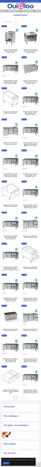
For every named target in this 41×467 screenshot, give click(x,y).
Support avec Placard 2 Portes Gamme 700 (30, 236)
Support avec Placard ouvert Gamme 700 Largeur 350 (11, 51)
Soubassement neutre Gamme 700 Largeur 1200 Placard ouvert (30, 206)
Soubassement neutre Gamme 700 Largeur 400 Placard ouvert (11, 82)
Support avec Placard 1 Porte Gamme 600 (10, 112)
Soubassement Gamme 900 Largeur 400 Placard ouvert (30, 113)
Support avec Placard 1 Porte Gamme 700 (10, 143)
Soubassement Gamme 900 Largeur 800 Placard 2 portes (10, 360)
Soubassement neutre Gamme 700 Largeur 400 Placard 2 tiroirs (30, 360)
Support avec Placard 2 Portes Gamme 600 (10, 205)
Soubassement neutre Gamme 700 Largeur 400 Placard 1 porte (11, 175)
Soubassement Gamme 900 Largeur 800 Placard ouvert (10, 237)
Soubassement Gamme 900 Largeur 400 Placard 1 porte (30, 175)
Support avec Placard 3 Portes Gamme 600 (10, 329)
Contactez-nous (34, 1)
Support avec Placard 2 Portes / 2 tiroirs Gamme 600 (11, 391)
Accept (6, 463)
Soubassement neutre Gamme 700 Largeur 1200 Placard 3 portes (30, 391)
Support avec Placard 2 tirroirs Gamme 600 (30, 267)
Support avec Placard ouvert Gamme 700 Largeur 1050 (30, 82)
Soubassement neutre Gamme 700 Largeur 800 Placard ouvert (30, 144)
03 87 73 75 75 (24, 1)
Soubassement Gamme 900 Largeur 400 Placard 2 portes (10, 299)
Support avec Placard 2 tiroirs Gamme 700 (30, 329)
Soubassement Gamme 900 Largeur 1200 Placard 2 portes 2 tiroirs (11, 268)
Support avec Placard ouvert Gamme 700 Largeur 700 (30, 51)
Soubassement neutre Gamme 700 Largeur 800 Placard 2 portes (30, 299)
